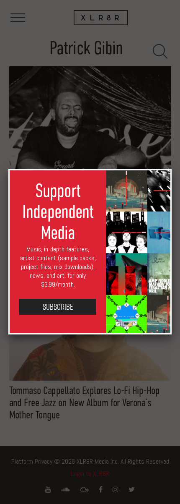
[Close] (171, 169)
